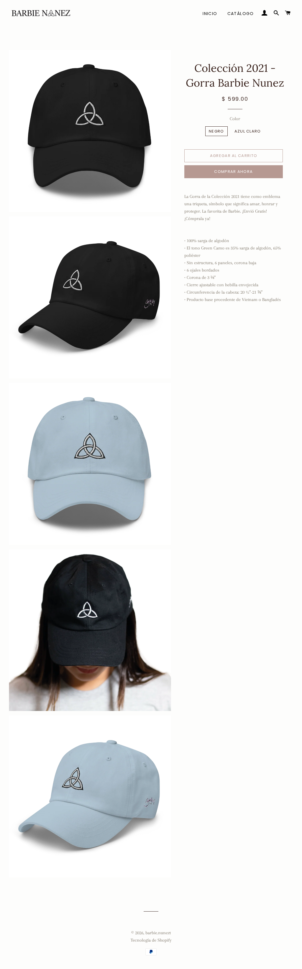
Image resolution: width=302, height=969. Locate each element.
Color (235, 118)
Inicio (210, 13)
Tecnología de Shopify (151, 940)
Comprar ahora (233, 171)
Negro (216, 131)
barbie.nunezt (158, 932)
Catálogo (240, 13)
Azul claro (247, 131)
